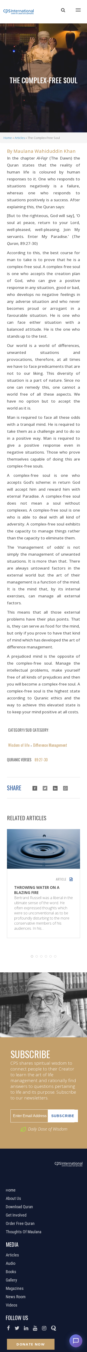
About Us (14, 1198)
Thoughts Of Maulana (24, 1232)
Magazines (15, 1288)
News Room (16, 1296)
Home (7, 138)
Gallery (12, 1280)
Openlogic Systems (59, 1183)
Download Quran (20, 1207)
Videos (12, 1305)
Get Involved (16, 1215)
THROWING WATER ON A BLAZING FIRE (36, 890)
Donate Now (30, 1344)
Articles (20, 138)
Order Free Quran (21, 1223)
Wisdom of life (18, 745)
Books (11, 1271)
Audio (11, 1263)
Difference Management (50, 745)
